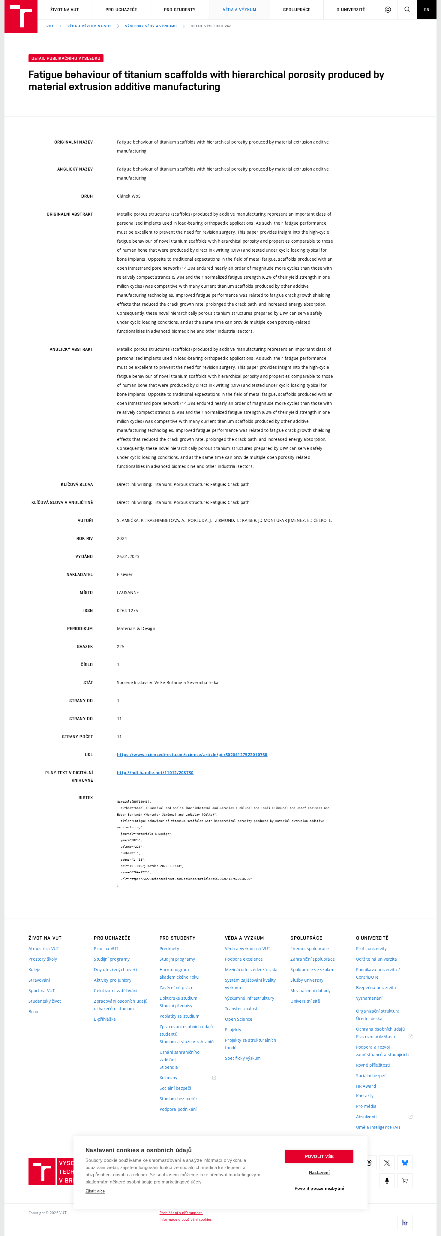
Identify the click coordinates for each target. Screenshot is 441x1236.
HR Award (366, 1086)
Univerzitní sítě (305, 1001)
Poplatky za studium (180, 1016)
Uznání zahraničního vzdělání (180, 1055)
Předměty (169, 948)
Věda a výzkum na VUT (89, 26)
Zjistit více (95, 1191)
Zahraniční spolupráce (312, 959)
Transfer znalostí (242, 1008)
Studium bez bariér (179, 1098)
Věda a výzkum (240, 9)
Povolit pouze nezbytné (319, 1188)
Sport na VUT (41, 990)
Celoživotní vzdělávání (115, 990)
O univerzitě (351, 9)
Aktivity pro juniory (112, 980)
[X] (387, 1162)
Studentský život (44, 1001)
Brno (33, 1011)
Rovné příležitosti (373, 1065)
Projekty (233, 1029)
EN (427, 9)
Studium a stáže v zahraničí (187, 1041)
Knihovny (176, 1077)
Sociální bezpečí (175, 1088)
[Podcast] (387, 1180)
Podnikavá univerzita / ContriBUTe (378, 973)
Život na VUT (64, 9)
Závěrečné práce (177, 987)
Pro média (366, 1106)
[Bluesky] (405, 1162)
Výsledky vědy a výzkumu (151, 26)
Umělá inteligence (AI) (378, 1127)
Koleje (34, 969)
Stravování (39, 980)
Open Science (238, 1019)
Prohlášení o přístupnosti (181, 1212)
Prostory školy (42, 959)
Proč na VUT (106, 948)
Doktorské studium (179, 998)
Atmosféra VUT (43, 948)
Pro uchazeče (121, 9)
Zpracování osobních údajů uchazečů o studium (120, 1004)
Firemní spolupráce (309, 948)
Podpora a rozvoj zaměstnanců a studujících (382, 1050)
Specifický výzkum (243, 1058)
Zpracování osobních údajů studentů (186, 1030)
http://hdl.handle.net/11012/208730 (155, 772)
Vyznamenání (369, 998)
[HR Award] (405, 1222)
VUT (50, 26)
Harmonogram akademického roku (179, 973)
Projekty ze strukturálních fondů (250, 1043)
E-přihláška (105, 1019)
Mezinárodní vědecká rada (251, 969)
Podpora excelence (244, 959)
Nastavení (319, 1172)
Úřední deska (369, 1018)
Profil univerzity (371, 948)
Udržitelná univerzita (376, 959)
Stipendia (169, 1067)
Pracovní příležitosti (383, 1036)
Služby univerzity (306, 980)
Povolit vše (319, 1156)
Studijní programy (112, 959)
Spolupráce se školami (312, 969)
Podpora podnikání (178, 1109)
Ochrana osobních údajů (380, 1029)
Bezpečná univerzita (376, 987)
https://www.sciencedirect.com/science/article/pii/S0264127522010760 (192, 754)
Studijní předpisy (176, 1005)
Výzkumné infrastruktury (249, 998)
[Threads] (369, 1162)
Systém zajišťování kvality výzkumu (250, 983)
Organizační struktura (378, 1011)
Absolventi (374, 1116)
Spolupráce (296, 9)
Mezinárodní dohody (310, 990)
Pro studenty (180, 9)
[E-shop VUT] (405, 1180)
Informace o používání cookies (186, 1219)
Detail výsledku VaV (211, 26)
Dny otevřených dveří (115, 969)
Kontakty (365, 1095)
